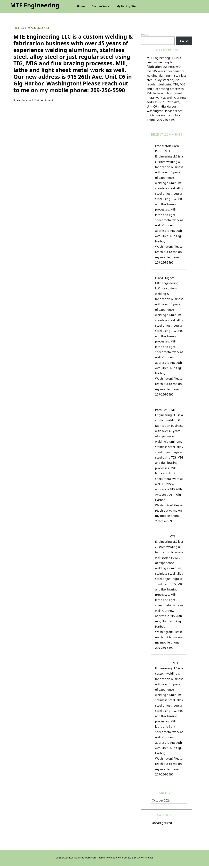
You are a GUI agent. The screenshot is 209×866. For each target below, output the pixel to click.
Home (81, 6)
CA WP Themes (145, 857)
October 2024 (161, 800)
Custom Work (100, 6)
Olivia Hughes (164, 278)
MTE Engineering (34, 5)
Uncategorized (162, 823)
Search (145, 34)
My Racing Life (126, 6)
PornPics (161, 410)
